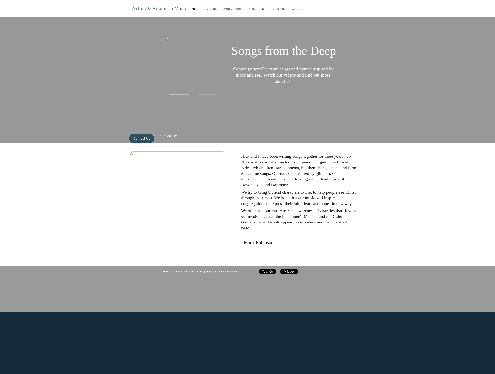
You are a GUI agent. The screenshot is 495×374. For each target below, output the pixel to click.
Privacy (289, 271)
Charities (278, 9)
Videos (212, 9)
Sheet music (257, 9)
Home (196, 9)
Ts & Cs (267, 271)
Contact (297, 9)
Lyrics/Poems (232, 9)
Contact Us (141, 138)
